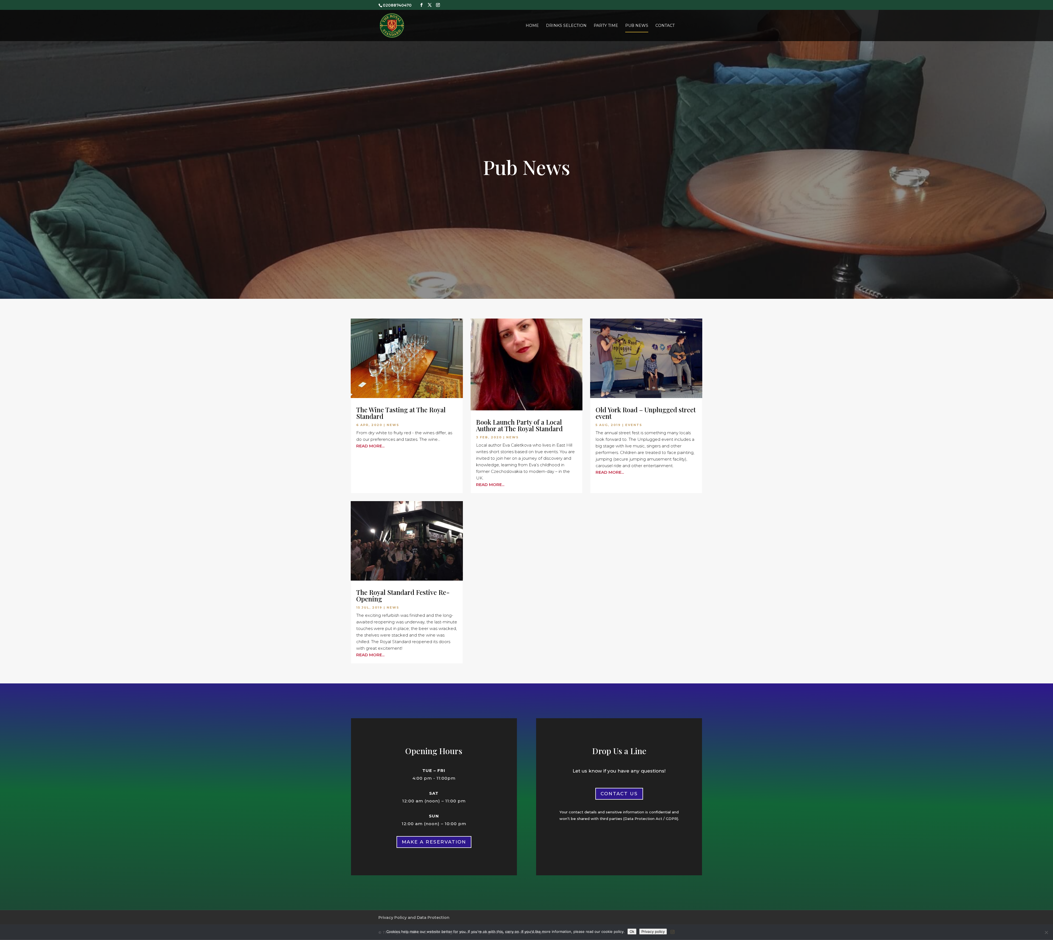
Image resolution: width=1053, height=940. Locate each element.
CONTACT (665, 26)
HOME (532, 26)
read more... (370, 445)
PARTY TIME (606, 26)
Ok (632, 931)
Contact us (619, 793)
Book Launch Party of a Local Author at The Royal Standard (519, 425)
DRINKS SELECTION (566, 26)
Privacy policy (653, 931)
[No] (1046, 932)
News (393, 425)
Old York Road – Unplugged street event (646, 413)
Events (633, 425)
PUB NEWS (636, 26)
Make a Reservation (434, 842)
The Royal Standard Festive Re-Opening (403, 595)
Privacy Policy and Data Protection (413, 917)
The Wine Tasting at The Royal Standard (401, 413)
